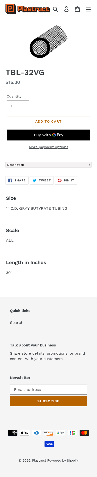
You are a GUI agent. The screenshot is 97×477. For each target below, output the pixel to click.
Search (16, 322)
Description (15, 165)
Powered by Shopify (63, 460)
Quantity (14, 96)
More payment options (48, 147)
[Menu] (88, 8)
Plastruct (39, 460)
